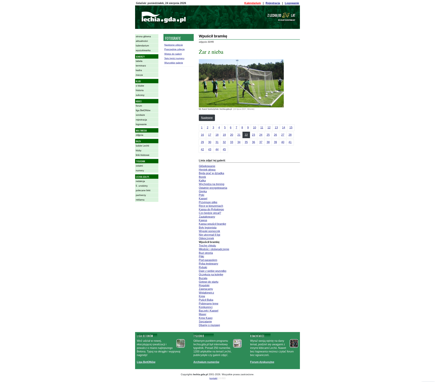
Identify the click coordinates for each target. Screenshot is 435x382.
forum (139, 105)
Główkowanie (207, 166)
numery (140, 170)
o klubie (140, 85)
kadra (139, 70)
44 (217, 149)
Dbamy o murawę (209, 325)
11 (261, 127)
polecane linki (143, 190)
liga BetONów (143, 110)
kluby (138, 150)
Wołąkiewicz (206, 292)
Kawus (203, 220)
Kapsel (203, 198)
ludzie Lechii (142, 145)
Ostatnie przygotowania (213, 187)
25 (268, 134)
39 (275, 142)
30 (209, 142)
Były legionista (207, 227)
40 (282, 142)
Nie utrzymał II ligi (209, 234)
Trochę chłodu (207, 245)
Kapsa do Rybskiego (211, 209)
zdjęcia (139, 135)
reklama (140, 199)
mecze (139, 75)
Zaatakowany (207, 216)
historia (140, 90)
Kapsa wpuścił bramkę (212, 223)
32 (224, 142)
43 (209, 149)
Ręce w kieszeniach (211, 205)
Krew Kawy (206, 318)
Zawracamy (206, 289)
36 (253, 142)
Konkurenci (206, 307)
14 (283, 127)
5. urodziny (142, 185)
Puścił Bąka (206, 299)
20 (231, 134)
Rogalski (204, 285)
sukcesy (140, 95)
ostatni (139, 165)
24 (260, 134)
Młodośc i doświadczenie (214, 249)
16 (202, 134)
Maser (202, 314)
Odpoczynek (206, 238)
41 (290, 142)
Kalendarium (252, 3)
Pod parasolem (208, 260)
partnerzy (141, 195)
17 (209, 134)
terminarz (141, 65)
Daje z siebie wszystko (212, 271)
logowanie (141, 124)
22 (246, 134)
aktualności (142, 41)
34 (238, 142)
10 (254, 127)
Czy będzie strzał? (210, 213)
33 (231, 142)
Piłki (201, 256)
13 (276, 127)
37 (260, 142)
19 (224, 134)
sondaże (140, 115)
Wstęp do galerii (173, 54)
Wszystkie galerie (173, 62)
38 (268, 142)
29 (202, 142)
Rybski (203, 267)
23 (253, 134)
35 (246, 142)
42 (202, 149)
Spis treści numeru (174, 58)
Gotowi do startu (208, 281)
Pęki (201, 195)
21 (238, 134)
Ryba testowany (208, 263)
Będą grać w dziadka (211, 173)
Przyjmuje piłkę (208, 202)
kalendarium (142, 45)
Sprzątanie (205, 321)
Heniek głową (207, 169)
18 (217, 134)
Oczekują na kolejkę (211, 274)
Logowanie (292, 3)
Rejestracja (273, 3)
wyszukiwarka (143, 50)
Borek (202, 177)
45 (224, 149)
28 (290, 134)
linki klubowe (142, 155)
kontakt (213, 378)
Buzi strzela (206, 252)
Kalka (202, 180)
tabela (139, 61)
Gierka (203, 191)
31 (217, 142)
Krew (202, 296)
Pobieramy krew (208, 303)
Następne (207, 117)
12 (269, 127)
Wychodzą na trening (211, 184)
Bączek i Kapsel (208, 310)
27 (282, 134)
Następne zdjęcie (173, 45)
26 (275, 134)
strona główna (143, 36)
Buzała (203, 278)
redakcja (140, 181)
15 (290, 127)
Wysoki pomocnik (209, 231)
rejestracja (141, 119)
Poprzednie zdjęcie (174, 49)
